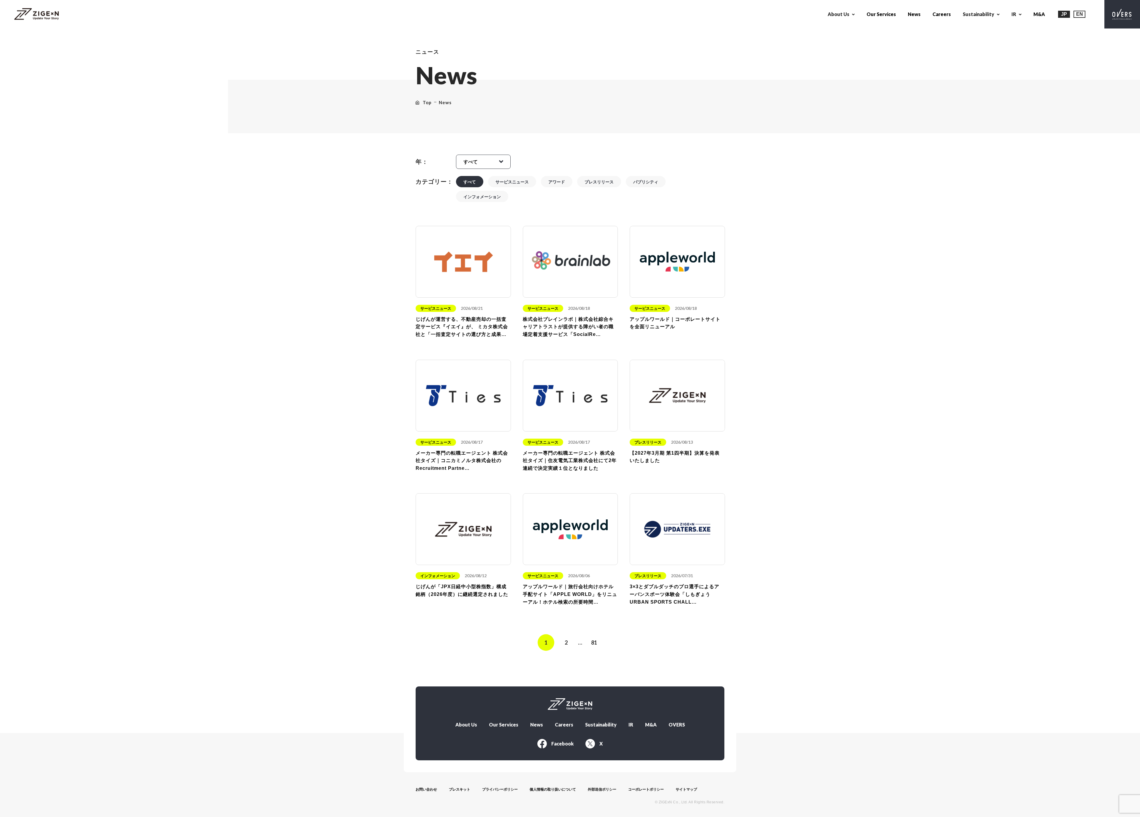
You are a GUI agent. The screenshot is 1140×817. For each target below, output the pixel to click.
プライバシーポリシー (500, 789)
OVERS (677, 724)
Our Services (881, 14)
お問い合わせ (426, 789)
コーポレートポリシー (646, 789)
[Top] (36, 14)
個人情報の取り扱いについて (553, 789)
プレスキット (459, 789)
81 (594, 642)
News (914, 14)
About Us (466, 724)
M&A (1039, 14)
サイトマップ (686, 789)
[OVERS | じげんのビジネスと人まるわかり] (1122, 14)
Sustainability (601, 724)
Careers (941, 14)
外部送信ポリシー (602, 789)
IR (630, 724)
